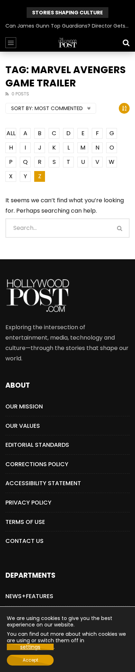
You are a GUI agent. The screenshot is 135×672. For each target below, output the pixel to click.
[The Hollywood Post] (67, 42)
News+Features (29, 596)
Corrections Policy (36, 464)
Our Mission (24, 406)
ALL (10, 133)
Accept (30, 660)
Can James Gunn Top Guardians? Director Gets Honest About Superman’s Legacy (67, 25)
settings (30, 647)
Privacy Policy (28, 502)
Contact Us (24, 541)
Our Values (22, 426)
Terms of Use (25, 522)
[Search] (126, 43)
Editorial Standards (37, 445)
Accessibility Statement (43, 483)
